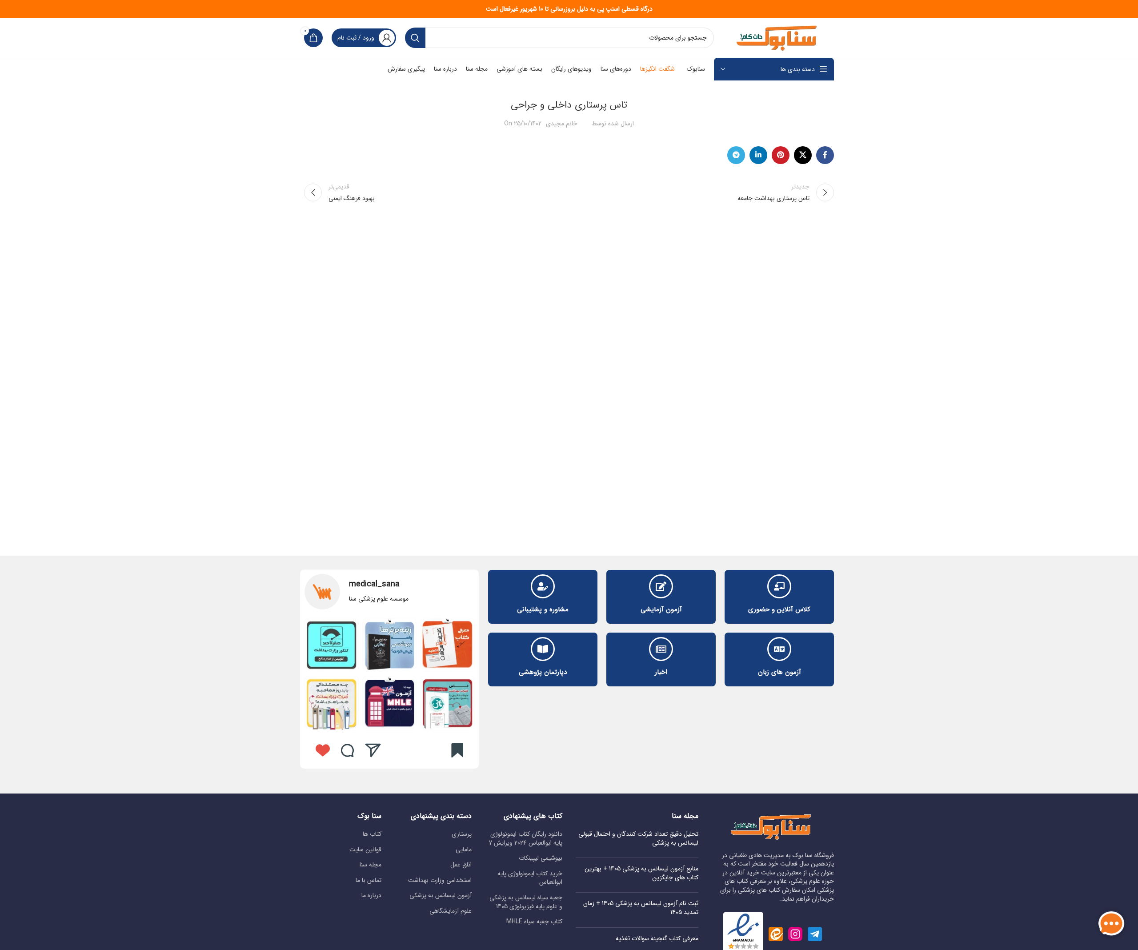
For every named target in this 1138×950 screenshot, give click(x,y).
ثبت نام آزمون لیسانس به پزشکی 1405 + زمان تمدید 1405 (640, 907)
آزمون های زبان (779, 672)
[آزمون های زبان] (779, 649)
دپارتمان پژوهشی (543, 672)
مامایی (464, 850)
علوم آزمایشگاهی (450, 911)
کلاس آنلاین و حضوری (779, 609)
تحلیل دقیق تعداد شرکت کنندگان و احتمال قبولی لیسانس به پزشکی (638, 838)
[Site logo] (778, 37)
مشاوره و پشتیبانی (543, 609)
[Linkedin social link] (758, 155)
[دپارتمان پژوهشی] (543, 649)
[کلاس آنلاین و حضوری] (779, 586)
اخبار (661, 672)
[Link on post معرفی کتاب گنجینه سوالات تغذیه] (447, 645)
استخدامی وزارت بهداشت (440, 880)
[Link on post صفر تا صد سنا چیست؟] (331, 645)
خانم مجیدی (561, 123)
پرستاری (462, 834)
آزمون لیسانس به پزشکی (440, 895)
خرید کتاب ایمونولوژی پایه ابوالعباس (529, 878)
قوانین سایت (365, 850)
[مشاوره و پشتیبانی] (543, 586)
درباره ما (371, 895)
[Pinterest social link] (780, 155)
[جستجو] (415, 38)
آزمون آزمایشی (661, 609)
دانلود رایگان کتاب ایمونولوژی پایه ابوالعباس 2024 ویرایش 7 (525, 838)
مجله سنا (370, 865)
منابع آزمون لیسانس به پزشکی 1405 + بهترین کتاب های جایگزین (641, 873)
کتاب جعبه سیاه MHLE (534, 922)
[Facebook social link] (825, 155)
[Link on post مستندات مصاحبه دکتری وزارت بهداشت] (331, 703)
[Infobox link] (389, 591)
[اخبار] (661, 649)
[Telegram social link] (736, 155)
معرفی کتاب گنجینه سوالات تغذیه (657, 938)
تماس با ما (368, 880)
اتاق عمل (461, 865)
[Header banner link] (569, 9)
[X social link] (803, 155)
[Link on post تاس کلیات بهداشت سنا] (447, 703)
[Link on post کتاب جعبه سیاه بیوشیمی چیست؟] (390, 645)
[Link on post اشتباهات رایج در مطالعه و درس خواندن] (390, 703)
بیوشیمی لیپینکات (540, 858)
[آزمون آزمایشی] (661, 586)
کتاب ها (372, 834)
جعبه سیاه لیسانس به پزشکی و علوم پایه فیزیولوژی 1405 (525, 902)
